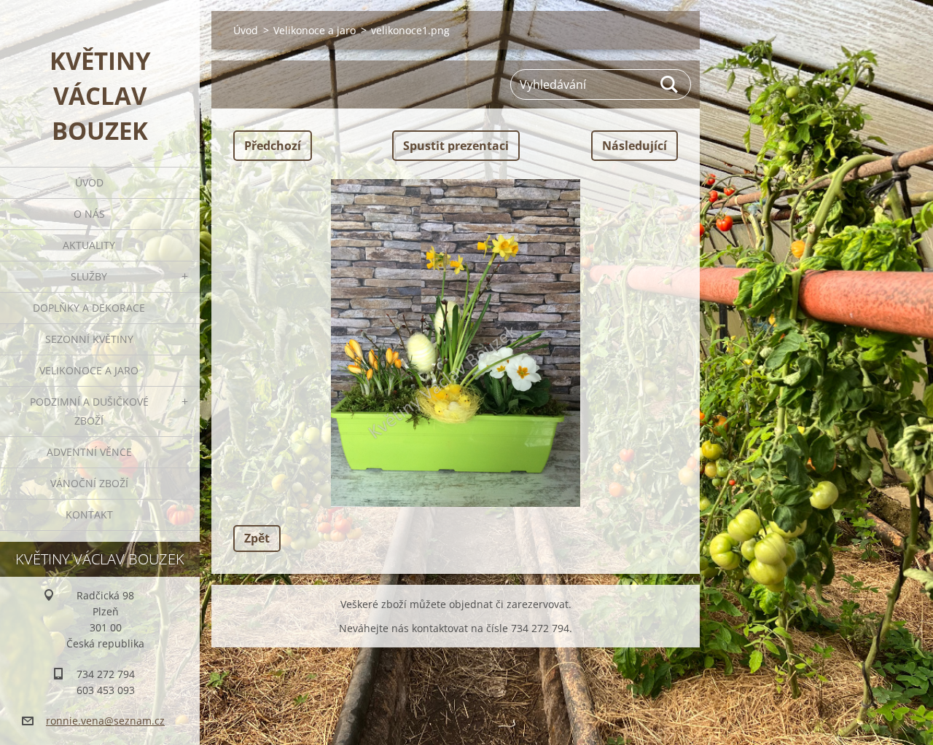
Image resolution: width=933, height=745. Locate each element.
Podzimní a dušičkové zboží (89, 411)
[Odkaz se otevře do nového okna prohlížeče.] (456, 343)
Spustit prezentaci (456, 146)
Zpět (257, 538)
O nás (89, 214)
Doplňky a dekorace (89, 308)
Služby (89, 276)
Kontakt (89, 514)
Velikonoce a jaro (88, 370)
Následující (634, 146)
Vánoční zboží (89, 483)
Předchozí (272, 146)
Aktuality (89, 245)
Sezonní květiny (89, 339)
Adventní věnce (89, 452)
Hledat (669, 84)
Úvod (89, 182)
